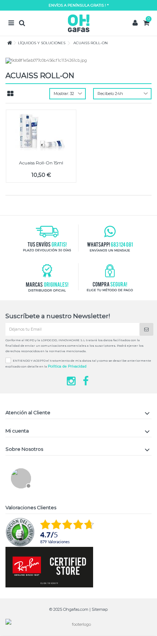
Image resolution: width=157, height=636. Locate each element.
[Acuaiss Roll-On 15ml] (41, 132)
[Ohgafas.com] (78, 23)
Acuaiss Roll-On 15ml (41, 162)
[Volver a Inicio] (7, 42)
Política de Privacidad (67, 366)
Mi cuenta (17, 431)
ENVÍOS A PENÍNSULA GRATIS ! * (79, 5)
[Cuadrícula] (10, 94)
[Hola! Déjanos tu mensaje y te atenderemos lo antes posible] (20, 477)
